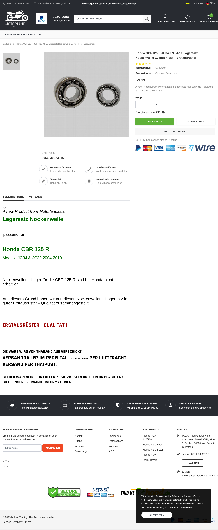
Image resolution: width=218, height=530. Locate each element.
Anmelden (169, 22)
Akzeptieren (156, 515)
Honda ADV (149, 454)
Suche (78, 440)
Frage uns (192, 463)
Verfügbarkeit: (143, 67)
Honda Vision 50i (152, 444)
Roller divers (150, 459)
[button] (143, 64)
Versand (79, 446)
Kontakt (198, 3)
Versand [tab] (35, 197)
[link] (11, 61)
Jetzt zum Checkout (175, 131)
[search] (147, 19)
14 (141, 139)
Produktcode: (143, 73)
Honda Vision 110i (153, 449)
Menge (138, 98)
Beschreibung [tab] (13, 197)
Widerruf (113, 446)
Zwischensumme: (145, 112)
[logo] (15, 18)
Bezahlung (81, 451)
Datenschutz (116, 440)
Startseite (7, 44)
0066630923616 (53, 158)
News (187, 3)
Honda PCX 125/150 (149, 437)
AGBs (112, 451)
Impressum (115, 435)
